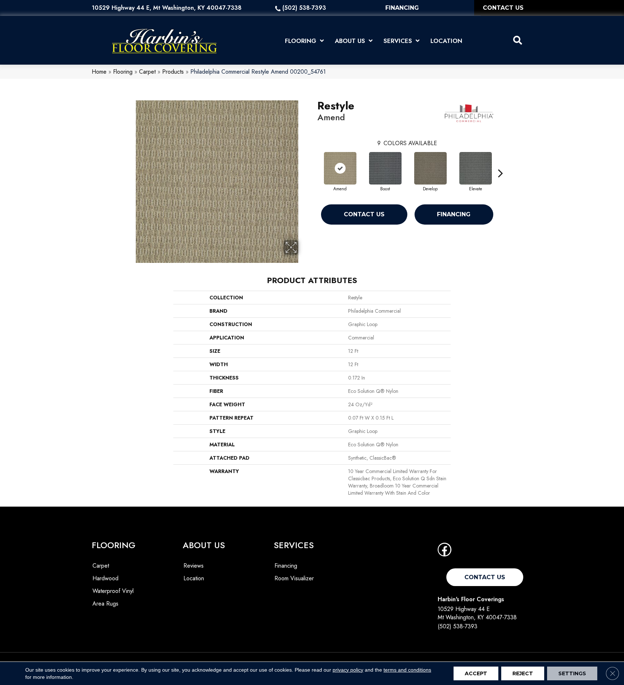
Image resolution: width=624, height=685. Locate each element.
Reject (522, 673)
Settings (572, 673)
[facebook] (444, 552)
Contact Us (364, 214)
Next (500, 162)
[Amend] (340, 168)
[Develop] (430, 168)
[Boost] (385, 168)
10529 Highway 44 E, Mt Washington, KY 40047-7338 (167, 8)
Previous (313, 162)
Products (173, 72)
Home (99, 72)
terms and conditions (407, 670)
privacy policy (348, 670)
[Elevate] (476, 168)
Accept (476, 673)
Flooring (123, 72)
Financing (454, 214)
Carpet (147, 72)
